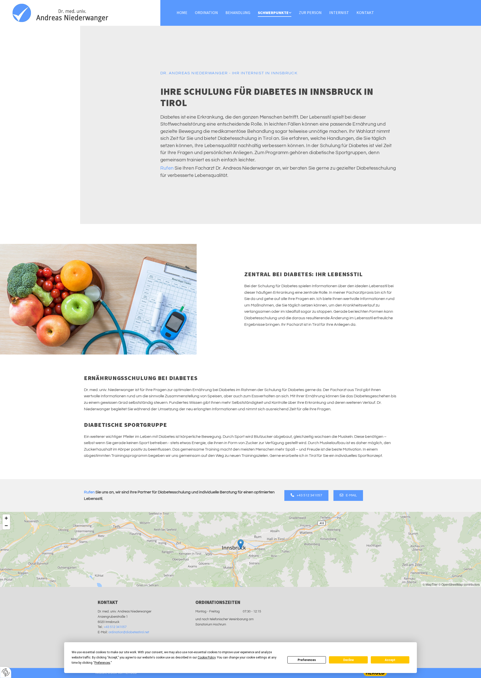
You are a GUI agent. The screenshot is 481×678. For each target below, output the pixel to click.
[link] (274, 13)
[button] (306, 495)
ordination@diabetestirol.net (128, 632)
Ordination (206, 12)
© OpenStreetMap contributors (459, 584)
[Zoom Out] (6, 525)
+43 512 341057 (115, 627)
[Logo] (80, 13)
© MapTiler (430, 584)
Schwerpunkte (273, 12)
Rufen (167, 168)
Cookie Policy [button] (206, 657)
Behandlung (237, 12)
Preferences (307, 660)
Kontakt (365, 12)
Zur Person (310, 12)
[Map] (240, 549)
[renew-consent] (5, 672)
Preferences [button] (102, 662)
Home (182, 12)
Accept (390, 660)
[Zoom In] (6, 518)
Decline (348, 660)
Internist (339, 12)
